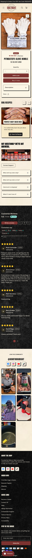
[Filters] (24, 222)
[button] (4, 8)
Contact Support (8, 165)
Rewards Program (6, 483)
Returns (3, 489)
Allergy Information (6, 508)
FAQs (2, 505)
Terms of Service (6, 514)
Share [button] (4, 94)
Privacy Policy (5, 517)
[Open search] (20, 222)
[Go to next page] (21, 341)
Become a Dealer (6, 499)
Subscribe (16, 543)
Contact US (4, 502)
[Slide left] (24, 102)
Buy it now (16, 80)
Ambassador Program (7, 511)
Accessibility (5, 521)
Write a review (9, 223)
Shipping (3, 486)
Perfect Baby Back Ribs (13, 121)
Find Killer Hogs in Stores (8, 480)
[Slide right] (29, 102)
